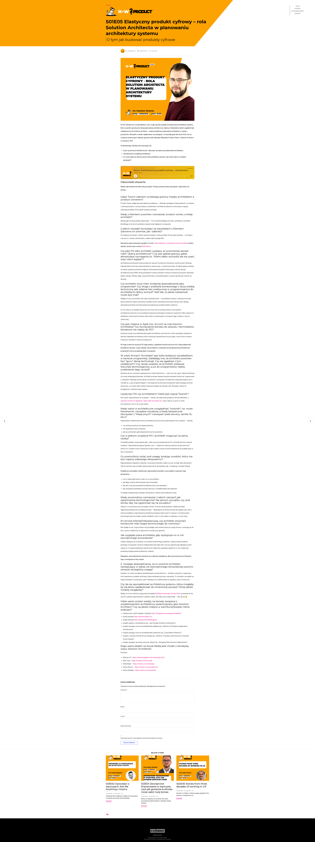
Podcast (297, 8)
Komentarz (124, 690)
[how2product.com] (129, 12)
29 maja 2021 (152, 796)
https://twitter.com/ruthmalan (143, 664)
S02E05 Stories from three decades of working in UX (191, 785)
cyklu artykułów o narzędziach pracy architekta (171, 243)
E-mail (123, 716)
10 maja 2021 (187, 790)
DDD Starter (146, 246)
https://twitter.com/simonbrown (146, 667)
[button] (109, 801)
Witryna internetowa (126, 726)
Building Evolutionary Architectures (167, 593)
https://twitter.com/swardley (145, 670)
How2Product (131, 51)
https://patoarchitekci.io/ (143, 617)
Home (297, 6)
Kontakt (297, 13)
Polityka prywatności (157, 835)
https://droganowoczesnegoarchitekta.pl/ (166, 613)
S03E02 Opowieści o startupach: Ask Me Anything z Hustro (117, 786)
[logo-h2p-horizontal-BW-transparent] (157, 832)
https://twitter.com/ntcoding (142, 661)
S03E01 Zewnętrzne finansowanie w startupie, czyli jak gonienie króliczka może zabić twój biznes (156, 787)
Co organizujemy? (297, 11)
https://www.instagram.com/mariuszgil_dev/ (149, 657)
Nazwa (123, 706)
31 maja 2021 (117, 793)
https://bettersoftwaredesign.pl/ (145, 620)
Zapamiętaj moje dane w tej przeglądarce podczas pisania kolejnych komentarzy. (142, 738)
